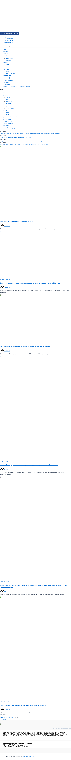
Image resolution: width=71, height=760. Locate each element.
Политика (5, 62)
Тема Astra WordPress (28, 756)
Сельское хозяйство (11, 73)
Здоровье (8, 60)
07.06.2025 (7, 591)
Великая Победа (7, 79)
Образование (9, 58)
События (5, 51)
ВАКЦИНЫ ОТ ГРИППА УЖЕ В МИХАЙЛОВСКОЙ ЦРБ (18, 221)
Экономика (6, 69)
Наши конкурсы (7, 77)
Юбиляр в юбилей (8, 80)
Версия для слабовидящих (10, 33)
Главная (5, 49)
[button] (35, 89)
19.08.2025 (7, 226)
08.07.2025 (7, 469)
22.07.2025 (7, 351)
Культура (8, 55)
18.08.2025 (7, 287)
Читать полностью (5, 217)
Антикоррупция (7, 84)
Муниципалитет (10, 66)
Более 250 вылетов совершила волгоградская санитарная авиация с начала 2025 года (30, 283)
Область (8, 64)
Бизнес (7, 71)
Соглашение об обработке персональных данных (16, 86)
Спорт (7, 56)
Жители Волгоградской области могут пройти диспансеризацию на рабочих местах (29, 465)
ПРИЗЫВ (2, 2)
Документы (6, 82)
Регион (5, 68)
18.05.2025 (7, 710)
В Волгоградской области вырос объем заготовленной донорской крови (25, 346)
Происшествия (7, 75)
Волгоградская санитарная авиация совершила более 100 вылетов (23, 705)
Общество (5, 53)
